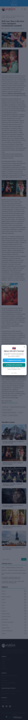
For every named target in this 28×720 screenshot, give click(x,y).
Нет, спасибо (14, 372)
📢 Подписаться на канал (14, 360)
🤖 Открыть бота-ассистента (14, 365)
